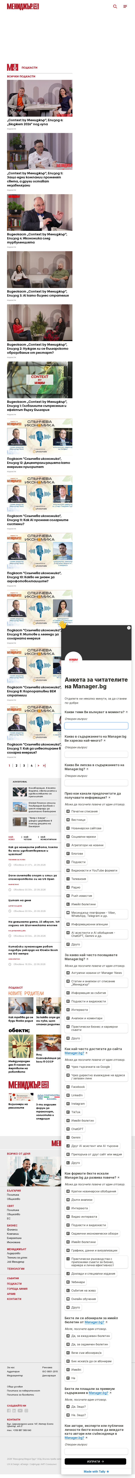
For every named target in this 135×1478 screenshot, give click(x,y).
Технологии (15, 1268)
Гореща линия (17, 1288)
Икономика (13, 1242)
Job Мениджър (15, 1262)
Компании (13, 1234)
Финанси (12, 1229)
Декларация (49, 1375)
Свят (10, 1206)
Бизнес (12, 1225)
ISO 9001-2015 (50, 1371)
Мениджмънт (16, 1249)
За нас (11, 1367)
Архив (11, 1294)
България (14, 1190)
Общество (13, 1199)
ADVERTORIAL (20, 782)
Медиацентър (15, 1375)
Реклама (47, 1367)
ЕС (8, 1218)
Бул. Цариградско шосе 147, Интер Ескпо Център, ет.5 (30, 1425)
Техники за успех (17, 1257)
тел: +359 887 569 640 (19, 1430)
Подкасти (14, 1283)
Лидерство (13, 1253)
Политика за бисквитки (20, 1395)
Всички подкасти (21, 76)
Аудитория (13, 1371)
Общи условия (15, 1386)
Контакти (14, 1299)
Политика (13, 1195)
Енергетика (14, 1238)
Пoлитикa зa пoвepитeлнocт (23, 1391)
